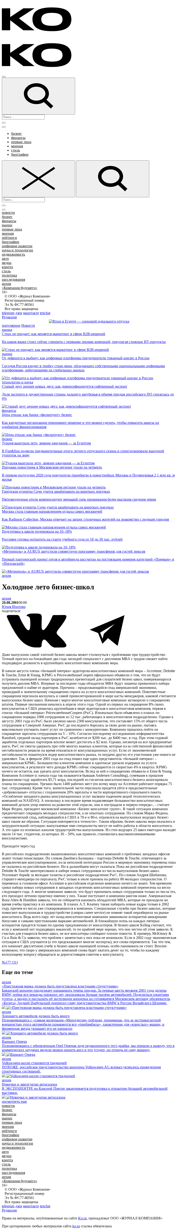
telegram (8, 313)
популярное (11, 325)
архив (6, 284)
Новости (28, 325)
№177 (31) (10, 962)
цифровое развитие (17, 246)
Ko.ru (82, 1218)
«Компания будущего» (19, 288)
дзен (18, 313)
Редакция (9, 317)
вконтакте (31, 313)
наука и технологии (17, 250)
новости (8, 213)
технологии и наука (17, 382)
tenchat (45, 313)
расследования (13, 279)
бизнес (16, 133)
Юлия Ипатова (13, 607)
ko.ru (76, 1226)
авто (5, 259)
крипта (7, 267)
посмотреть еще (14, 1101)
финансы (18, 138)
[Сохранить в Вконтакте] (37, 647)
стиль (15, 150)
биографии (20, 154)
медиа (6, 263)
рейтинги (9, 238)
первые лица (21, 142)
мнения (17, 146)
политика (9, 275)
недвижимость (13, 254)
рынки (7, 225)
